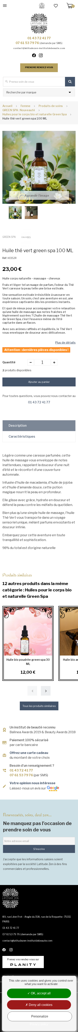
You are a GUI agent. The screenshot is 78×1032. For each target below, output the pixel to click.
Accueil (7, 106)
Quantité (8, 362)
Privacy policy (39, 1024)
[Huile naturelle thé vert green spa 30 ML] (15, 212)
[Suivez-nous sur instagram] (42, 56)
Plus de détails (65, 342)
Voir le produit (28, 631)
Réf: (4, 258)
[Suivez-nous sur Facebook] (35, 56)
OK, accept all (40, 993)
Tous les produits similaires (39, 706)
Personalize (39, 1016)
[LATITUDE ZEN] (39, 23)
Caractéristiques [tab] (22, 436)
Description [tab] (18, 425)
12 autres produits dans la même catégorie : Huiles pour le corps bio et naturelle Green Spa (37, 585)
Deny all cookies (40, 1005)
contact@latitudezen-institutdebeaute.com (39, 48)
